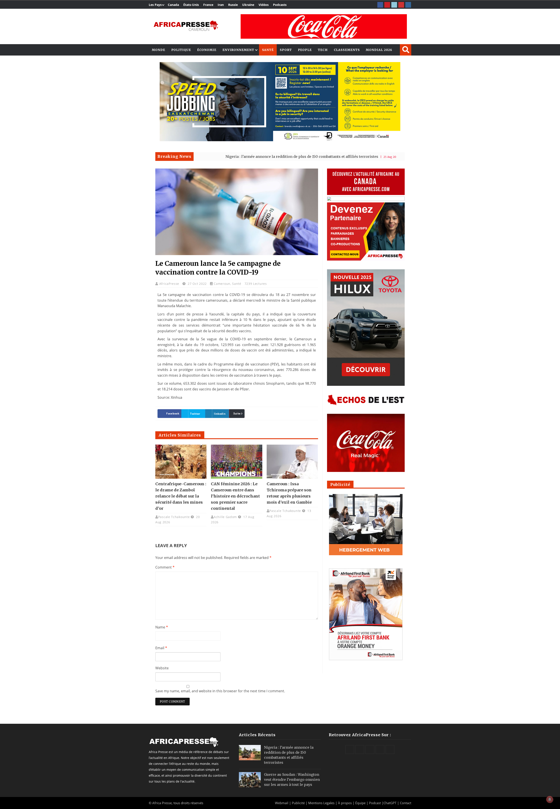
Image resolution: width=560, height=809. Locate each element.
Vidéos (264, 5)
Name (161, 627)
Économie (206, 50)
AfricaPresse (169, 284)
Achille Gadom (225, 517)
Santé (268, 50)
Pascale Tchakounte (174, 517)
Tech (323, 50)
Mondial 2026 (379, 50)
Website (162, 668)
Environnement (238, 50)
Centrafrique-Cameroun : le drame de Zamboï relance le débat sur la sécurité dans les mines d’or (180, 496)
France (208, 5)
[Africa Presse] (186, 25)
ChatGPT (389, 803)
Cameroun (222, 284)
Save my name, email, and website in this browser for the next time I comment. (220, 691)
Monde (158, 50)
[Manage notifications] (549, 799)
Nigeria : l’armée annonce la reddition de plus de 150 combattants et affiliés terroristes (261, 156)
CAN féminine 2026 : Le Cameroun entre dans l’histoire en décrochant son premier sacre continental (235, 496)
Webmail (281, 803)
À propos (345, 803)
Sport (286, 50)
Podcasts (280, 5)
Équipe (360, 803)
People (305, 50)
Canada (173, 5)
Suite (237, 413)
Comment (165, 567)
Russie (233, 5)
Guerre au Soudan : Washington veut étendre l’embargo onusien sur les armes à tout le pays (292, 779)
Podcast (375, 803)
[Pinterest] (387, 5)
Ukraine (248, 5)
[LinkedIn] (394, 5)
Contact (405, 803)
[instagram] (408, 5)
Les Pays (155, 5)
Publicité (299, 803)
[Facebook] (380, 5)
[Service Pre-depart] (280, 140)
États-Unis (191, 5)
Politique (181, 50)
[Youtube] (401, 5)
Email (161, 647)
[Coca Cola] (324, 26)
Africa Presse (162, 803)
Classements (347, 50)
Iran (221, 5)
